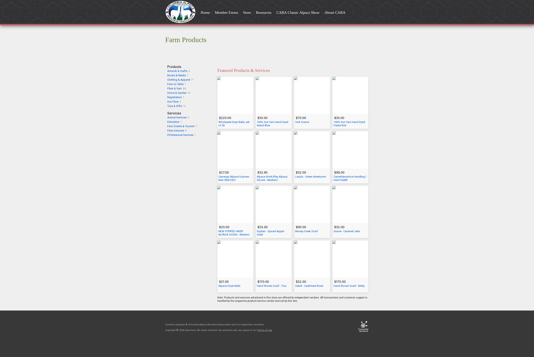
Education (173, 121)
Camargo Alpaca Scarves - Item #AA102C (234, 178)
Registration (174, 97)
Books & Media (176, 75)
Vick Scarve (302, 122)
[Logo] (181, 12)
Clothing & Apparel (178, 79)
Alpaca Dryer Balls (229, 285)
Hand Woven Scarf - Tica (271, 285)
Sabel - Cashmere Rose (309, 285)
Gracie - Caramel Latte (347, 231)
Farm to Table (175, 84)
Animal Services (176, 117)
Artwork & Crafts (177, 71)
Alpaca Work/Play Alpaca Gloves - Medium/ (272, 178)
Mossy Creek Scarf (306, 231)
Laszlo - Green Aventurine (310, 176)
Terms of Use (264, 330)
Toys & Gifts (174, 106)
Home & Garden (176, 92)
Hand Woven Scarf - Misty (349, 285)
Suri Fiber (173, 101)
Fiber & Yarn (174, 88)
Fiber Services (175, 130)
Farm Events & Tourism (181, 126)
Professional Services (180, 135)
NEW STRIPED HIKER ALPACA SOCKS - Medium (233, 233)
